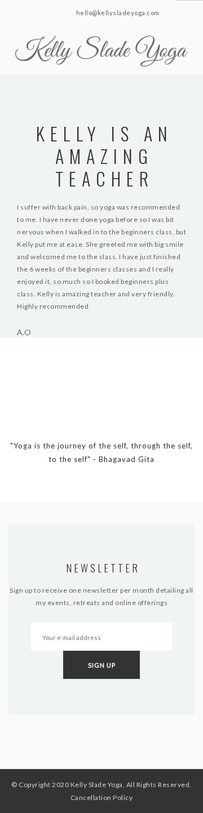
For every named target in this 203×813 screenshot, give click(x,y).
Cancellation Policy (101, 797)
